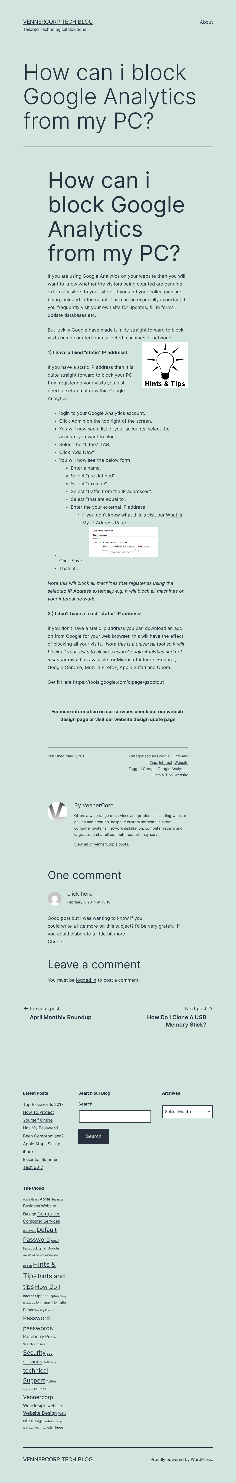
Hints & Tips (162, 775)
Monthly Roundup (45, 1310)
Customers (29, 1230)
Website (181, 762)
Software (49, 1362)
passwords (38, 1328)
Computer (48, 1214)
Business (57, 1199)
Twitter (51, 1381)
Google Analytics (172, 768)
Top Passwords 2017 (43, 1104)
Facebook (30, 1248)
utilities (40, 1389)
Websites (40, 1428)
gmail (42, 1248)
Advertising (31, 1199)
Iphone (43, 1296)
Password (36, 1318)
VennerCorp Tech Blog (58, 21)
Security (34, 1352)
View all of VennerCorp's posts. (101, 844)
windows (55, 1427)
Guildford (29, 1255)
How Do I (47, 1286)
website (181, 775)
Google (163, 756)
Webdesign (34, 1405)
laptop (54, 1296)
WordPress (201, 1459)
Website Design (40, 1413)
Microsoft (44, 1302)
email (55, 1240)
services (32, 1362)
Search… (87, 1104)
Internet (165, 762)
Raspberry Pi (36, 1336)
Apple (45, 1199)
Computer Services (41, 1221)
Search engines (34, 1344)
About (206, 22)
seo (50, 1353)
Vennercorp (38, 1397)
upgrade (28, 1389)
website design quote (138, 719)
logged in (86, 980)
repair (53, 1337)
